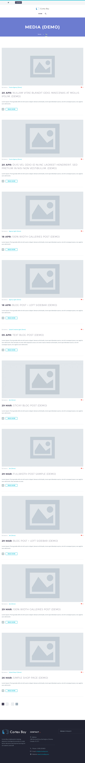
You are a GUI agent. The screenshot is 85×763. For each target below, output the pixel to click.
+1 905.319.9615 (41, 748)
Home (40, 13)
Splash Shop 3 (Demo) (15, 672)
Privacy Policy (65, 731)
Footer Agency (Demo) (15, 87)
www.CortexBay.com (43, 754)
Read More (11, 109)
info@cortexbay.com (42, 751)
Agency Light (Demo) (15, 231)
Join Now (18, 2)
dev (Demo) (12, 400)
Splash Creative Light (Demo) (17, 329)
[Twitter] (8, 2)
